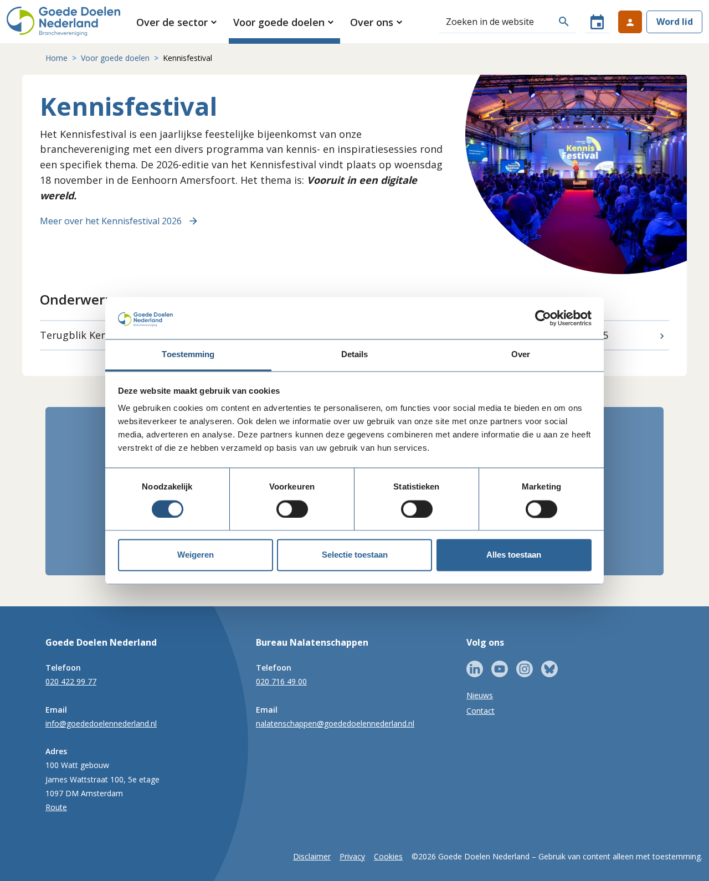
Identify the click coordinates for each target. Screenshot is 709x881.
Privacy (352, 856)
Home (56, 58)
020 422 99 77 (70, 681)
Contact (480, 710)
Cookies (388, 856)
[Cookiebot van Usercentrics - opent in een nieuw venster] (543, 318)
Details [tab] (354, 354)
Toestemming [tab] (188, 354)
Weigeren (195, 555)
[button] (177, 22)
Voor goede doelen (115, 58)
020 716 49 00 (281, 681)
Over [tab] (520, 354)
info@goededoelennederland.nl (101, 723)
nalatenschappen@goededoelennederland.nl (335, 723)
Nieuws (479, 695)
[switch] (292, 509)
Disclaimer (312, 856)
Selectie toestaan (355, 555)
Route (56, 807)
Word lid (674, 22)
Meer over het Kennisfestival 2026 (111, 221)
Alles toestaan (513, 555)
